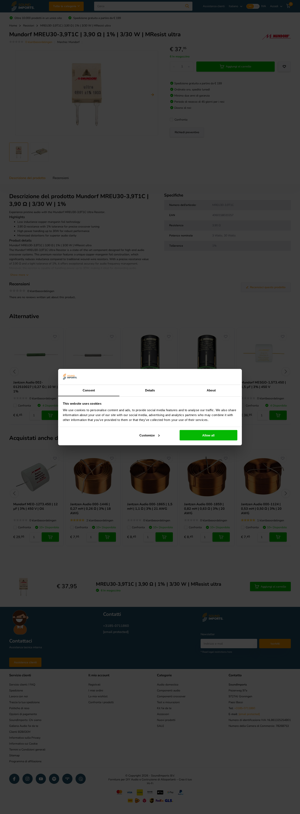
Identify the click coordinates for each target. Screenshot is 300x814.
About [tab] (211, 390)
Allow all (208, 435)
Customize (147, 435)
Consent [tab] (89, 390)
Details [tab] (150, 390)
